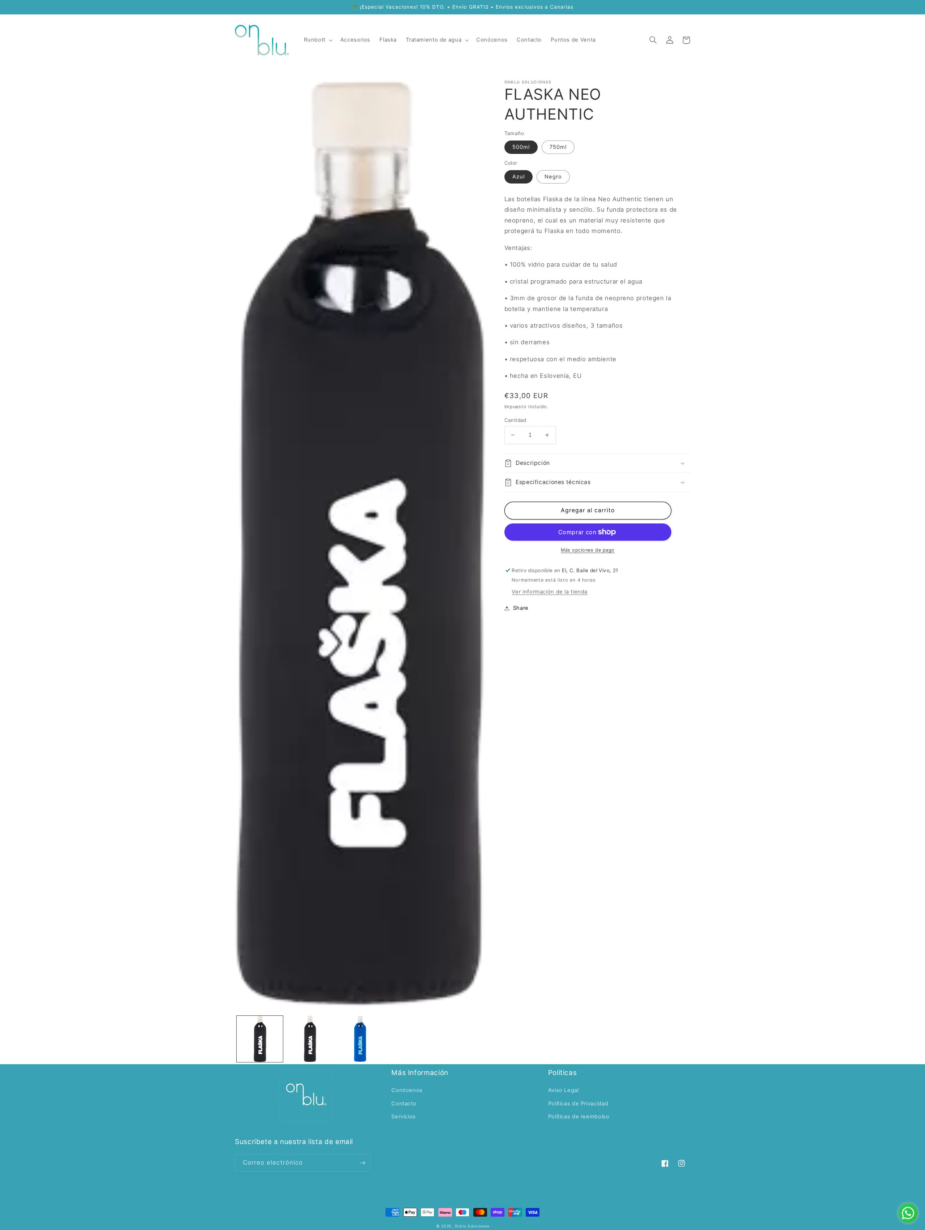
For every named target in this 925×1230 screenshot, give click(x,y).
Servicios (403, 1116)
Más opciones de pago (588, 550)
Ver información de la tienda (550, 591)
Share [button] (521, 608)
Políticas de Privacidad (578, 1103)
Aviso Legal (563, 1090)
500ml (521, 147)
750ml (558, 147)
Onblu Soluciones (472, 1226)
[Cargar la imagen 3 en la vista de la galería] (360, 1039)
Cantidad (515, 420)
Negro (553, 176)
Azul (518, 176)
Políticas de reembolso (579, 1116)
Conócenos (407, 1090)
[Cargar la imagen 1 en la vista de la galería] (260, 1039)
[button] (318, 40)
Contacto (403, 1103)
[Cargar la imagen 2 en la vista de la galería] (310, 1039)
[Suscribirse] (362, 1162)
